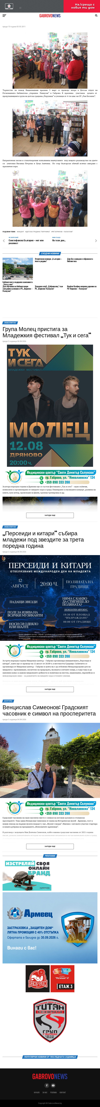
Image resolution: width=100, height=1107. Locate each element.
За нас (44, 1092)
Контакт (63, 1092)
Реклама (53, 1092)
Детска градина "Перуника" (38, 232)
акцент (21, 232)
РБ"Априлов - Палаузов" (62, 232)
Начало (37, 1092)
